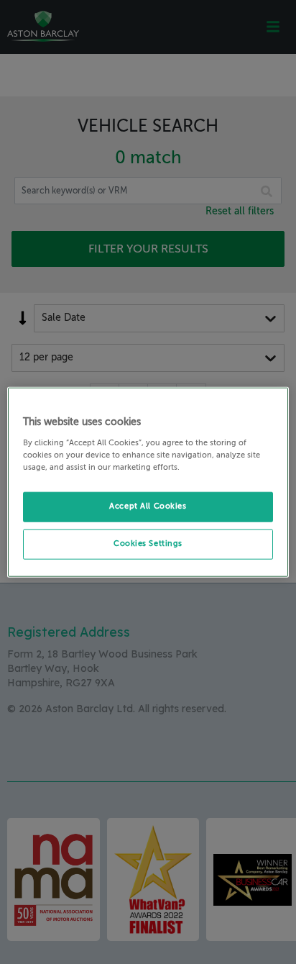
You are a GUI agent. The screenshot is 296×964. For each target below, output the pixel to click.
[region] (147, 482)
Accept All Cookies (147, 505)
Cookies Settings (148, 543)
